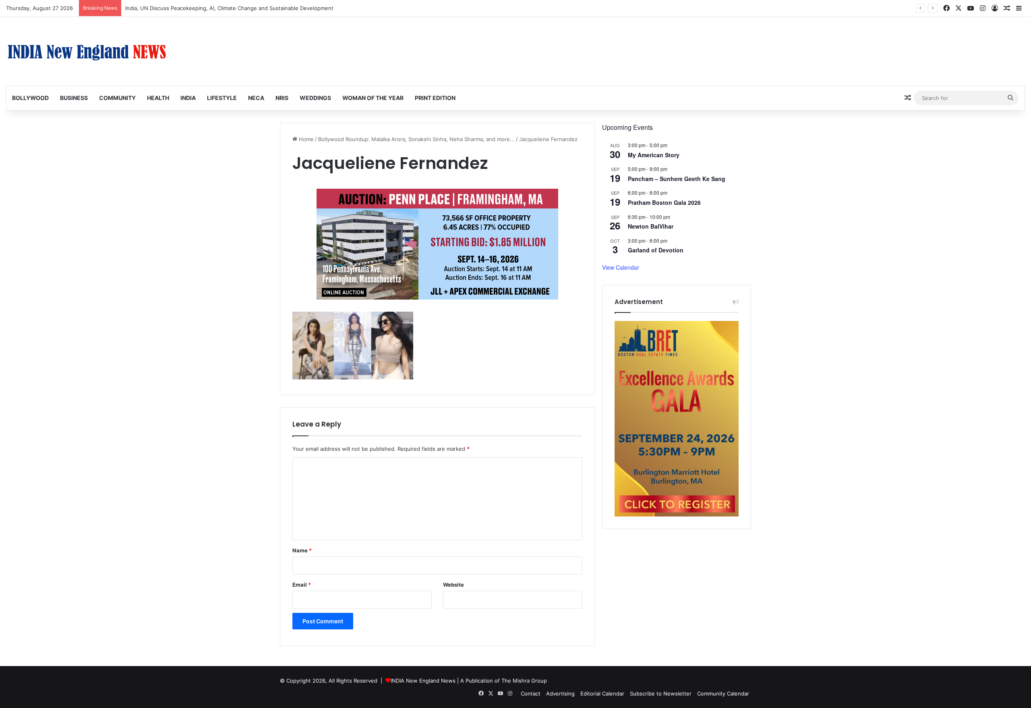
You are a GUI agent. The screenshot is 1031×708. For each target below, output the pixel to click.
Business (74, 97)
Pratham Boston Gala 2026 (664, 202)
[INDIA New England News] (86, 51)
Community (117, 97)
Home (305, 139)
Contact (530, 693)
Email (301, 584)
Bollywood (30, 97)
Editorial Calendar (602, 693)
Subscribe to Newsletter (660, 693)
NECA (256, 97)
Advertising (560, 693)
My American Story (653, 155)
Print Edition (435, 97)
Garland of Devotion (655, 250)
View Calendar (620, 267)
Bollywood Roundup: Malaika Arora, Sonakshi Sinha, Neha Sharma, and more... (416, 139)
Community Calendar (723, 693)
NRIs (281, 97)
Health (158, 97)
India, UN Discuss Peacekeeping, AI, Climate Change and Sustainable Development (229, 8)
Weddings (315, 97)
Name (302, 550)
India (188, 97)
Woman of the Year (373, 97)
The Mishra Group (524, 680)
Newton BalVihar (650, 226)
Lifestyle (222, 97)
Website (453, 584)
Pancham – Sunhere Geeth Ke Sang (676, 179)
